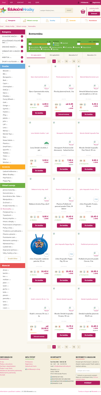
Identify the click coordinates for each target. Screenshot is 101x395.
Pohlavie (56, 41)
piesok (6, 295)
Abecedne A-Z (73, 55)
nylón (6, 305)
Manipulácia (8, 199)
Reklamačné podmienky (8, 373)
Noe (5, 137)
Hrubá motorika (10, 206)
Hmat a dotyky (9, 221)
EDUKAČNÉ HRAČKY (10, 36)
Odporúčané (87, 47)
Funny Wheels (9, 99)
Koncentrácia (9, 193)
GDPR (37, 2)
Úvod (4, 2)
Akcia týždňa (34, 47)
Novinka (77, 47)
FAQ (29, 2)
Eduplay (6, 96)
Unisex (57, 45)
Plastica (6, 143)
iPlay (5, 115)
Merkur (6, 131)
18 (74, 61)
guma (6, 289)
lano (5, 301)
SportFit (7, 150)
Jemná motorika (9, 190)
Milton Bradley (9, 174)
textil (6, 286)
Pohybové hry (9, 212)
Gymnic (6, 109)
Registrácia (29, 364)
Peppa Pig (7, 181)
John (5, 121)
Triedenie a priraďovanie (13, 231)
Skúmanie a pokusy (11, 240)
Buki (5, 80)
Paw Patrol (7, 178)
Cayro (6, 83)
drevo (6, 270)
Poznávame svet (9, 237)
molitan (7, 279)
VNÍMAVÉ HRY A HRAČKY (11, 52)
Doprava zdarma (56, 47)
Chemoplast (8, 86)
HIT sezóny (68, 47)
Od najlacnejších (36, 55)
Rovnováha (8, 209)
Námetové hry (9, 243)
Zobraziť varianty (63, 114)
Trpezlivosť (8, 215)
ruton (6, 308)
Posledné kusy (35, 49)
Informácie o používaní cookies (10, 391)
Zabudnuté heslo (30, 366)
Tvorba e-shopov (83, 391)
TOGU (6, 156)
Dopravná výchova (10, 250)
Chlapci (57, 43)
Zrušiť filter (12, 259)
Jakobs (6, 118)
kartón (6, 273)
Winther (7, 162)
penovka (7, 298)
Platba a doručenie (6, 364)
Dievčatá (65, 43)
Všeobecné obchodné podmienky (11, 370)
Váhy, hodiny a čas (10, 253)
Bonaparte (7, 77)
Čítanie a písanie (10, 234)
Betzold (7, 71)
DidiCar (6, 90)
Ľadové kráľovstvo (10, 171)
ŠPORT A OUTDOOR (10, 61)
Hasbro (6, 112)
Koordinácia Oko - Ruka (12, 196)
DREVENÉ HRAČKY (9, 47)
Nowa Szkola (8, 140)
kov (5, 276)
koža (5, 292)
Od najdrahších (54, 55)
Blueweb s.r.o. (96, 391)
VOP (11, 2)
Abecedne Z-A (91, 55)
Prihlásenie (29, 362)
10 (66, 61)
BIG (5, 74)
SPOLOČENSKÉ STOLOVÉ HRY (11, 42)
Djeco (6, 93)
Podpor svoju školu (6, 368)
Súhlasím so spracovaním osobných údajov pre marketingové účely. (87, 377)
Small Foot (7, 146)
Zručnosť (7, 202)
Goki (5, 102)
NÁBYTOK (6, 57)
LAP (5, 124)
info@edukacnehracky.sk (62, 366)
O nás (2, 362)
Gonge (6, 105)
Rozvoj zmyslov (9, 218)
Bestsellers (45, 47)
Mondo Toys (8, 134)
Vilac (5, 159)
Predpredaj (46, 49)
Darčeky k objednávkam (8, 366)
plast (6, 283)
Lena (5, 127)
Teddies (6, 153)
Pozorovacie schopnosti (12, 225)
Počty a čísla (8, 228)
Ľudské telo (8, 247)
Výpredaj (55, 49)
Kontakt (20, 2)
